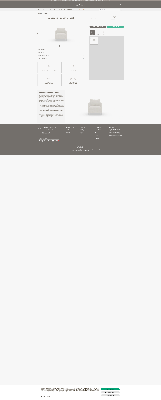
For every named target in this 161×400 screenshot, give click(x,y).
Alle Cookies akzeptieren (110, 389)
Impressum (48, 396)
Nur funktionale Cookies (110, 392)
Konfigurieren (110, 395)
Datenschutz (43, 396)
